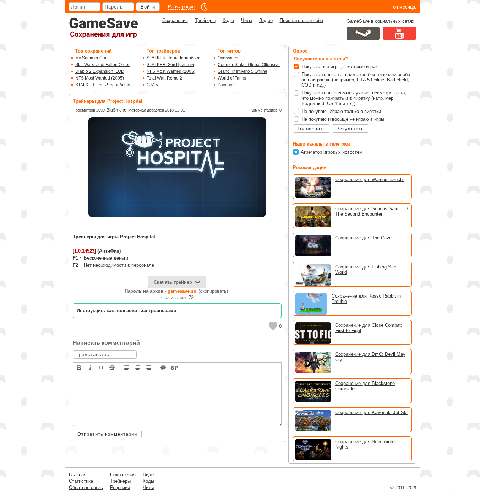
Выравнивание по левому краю (127, 367)
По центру (138, 367)
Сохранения (175, 20)
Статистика (81, 481)
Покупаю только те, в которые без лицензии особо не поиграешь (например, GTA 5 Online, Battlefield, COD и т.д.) (355, 80)
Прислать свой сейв (301, 20)
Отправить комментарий (107, 434)
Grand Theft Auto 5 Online (242, 71)
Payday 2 (227, 84)
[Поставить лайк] (273, 326)
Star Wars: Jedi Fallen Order (102, 64)
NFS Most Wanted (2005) (99, 78)
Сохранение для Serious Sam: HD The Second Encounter (371, 211)
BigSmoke (116, 110)
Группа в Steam (363, 33)
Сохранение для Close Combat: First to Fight (368, 327)
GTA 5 (152, 84)
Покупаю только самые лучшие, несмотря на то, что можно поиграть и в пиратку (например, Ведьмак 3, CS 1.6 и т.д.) (353, 98)
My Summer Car (91, 57)
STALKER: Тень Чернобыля (102, 84)
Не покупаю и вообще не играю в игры (342, 119)
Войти (148, 7)
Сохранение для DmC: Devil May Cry (370, 357)
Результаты (350, 128)
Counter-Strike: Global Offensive (249, 64)
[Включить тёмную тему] (204, 6)
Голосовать (312, 128)
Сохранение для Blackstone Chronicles (365, 386)
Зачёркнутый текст (112, 367)
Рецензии (120, 487)
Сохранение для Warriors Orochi (369, 179)
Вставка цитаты (163, 367)
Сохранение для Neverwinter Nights (365, 444)
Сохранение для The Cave (363, 237)
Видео (266, 20)
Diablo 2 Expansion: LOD (99, 71)
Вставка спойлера (174, 367)
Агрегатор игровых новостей (331, 152)
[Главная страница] (103, 28)
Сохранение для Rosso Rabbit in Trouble (366, 298)
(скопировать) (213, 291)
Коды (228, 20)
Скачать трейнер (173, 282)
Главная (77, 474)
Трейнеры (205, 20)
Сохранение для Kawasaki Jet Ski (371, 412)
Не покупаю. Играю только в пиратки (341, 111)
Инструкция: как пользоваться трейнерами (126, 310)
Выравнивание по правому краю (149, 367)
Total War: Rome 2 (164, 78)
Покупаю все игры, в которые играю (340, 66)
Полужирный (79, 367)
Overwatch (228, 57)
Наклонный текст (90, 367)
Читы (246, 20)
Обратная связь (86, 487)
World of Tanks (232, 78)
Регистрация (181, 6)
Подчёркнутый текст (101, 367)
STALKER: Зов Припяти (170, 64)
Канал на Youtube (399, 33)
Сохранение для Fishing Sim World (365, 269)
